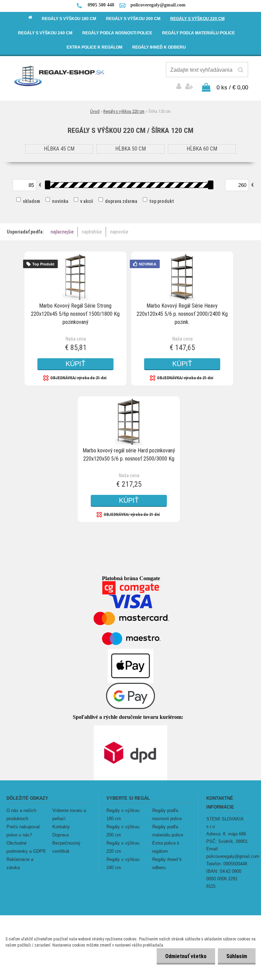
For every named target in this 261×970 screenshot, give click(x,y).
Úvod (95, 111)
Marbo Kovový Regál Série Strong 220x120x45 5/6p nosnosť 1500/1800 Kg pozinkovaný (75, 313)
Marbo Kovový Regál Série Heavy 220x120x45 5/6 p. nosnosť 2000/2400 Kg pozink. (182, 313)
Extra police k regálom (165, 847)
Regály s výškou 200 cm (122, 830)
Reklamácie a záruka (19, 863)
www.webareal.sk (154, 909)
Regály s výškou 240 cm (122, 863)
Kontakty (61, 826)
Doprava (60, 834)
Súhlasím (236, 956)
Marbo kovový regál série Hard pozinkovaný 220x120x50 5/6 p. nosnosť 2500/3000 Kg (129, 454)
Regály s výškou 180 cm (122, 814)
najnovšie (119, 232)
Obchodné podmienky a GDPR (26, 847)
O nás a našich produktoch (21, 814)
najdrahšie (92, 232)
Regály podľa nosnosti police (167, 814)
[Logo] (59, 75)
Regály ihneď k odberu (167, 863)
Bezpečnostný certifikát (66, 847)
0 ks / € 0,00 (232, 87)
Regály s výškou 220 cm (123, 111)
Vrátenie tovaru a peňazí (69, 814)
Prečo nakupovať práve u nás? (23, 830)
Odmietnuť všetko (186, 956)
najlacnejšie (62, 232)
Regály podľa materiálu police (167, 830)
